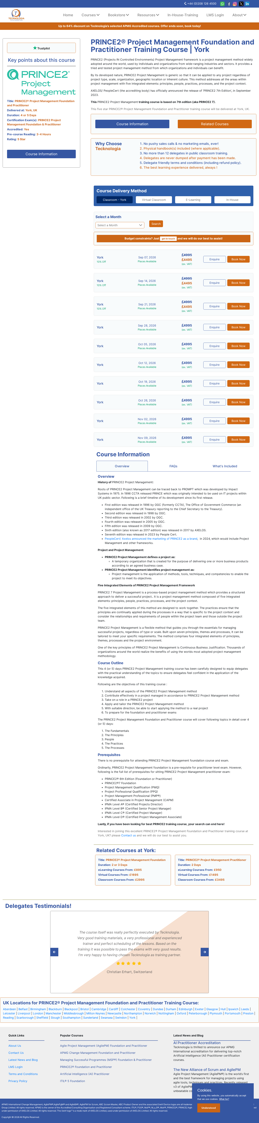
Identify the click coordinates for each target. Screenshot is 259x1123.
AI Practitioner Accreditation (197, 1043)
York (132, 1017)
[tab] (115, 199)
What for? (224, 1099)
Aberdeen (9, 1009)
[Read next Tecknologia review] (62, 952)
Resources (146, 15)
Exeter (199, 1009)
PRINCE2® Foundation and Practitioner (86, 1067)
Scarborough (25, 1017)
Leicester (9, 1013)
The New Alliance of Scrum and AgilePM (207, 1070)
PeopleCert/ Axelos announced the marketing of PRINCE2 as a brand (151, 538)
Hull (223, 1009)
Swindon (121, 1017)
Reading (8, 1017)
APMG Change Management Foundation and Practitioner (97, 1052)
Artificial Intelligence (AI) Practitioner (84, 1074)
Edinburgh (185, 1009)
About (237, 15)
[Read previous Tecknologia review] (197, 952)
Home (68, 15)
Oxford (181, 1013)
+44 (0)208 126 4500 (201, 3)
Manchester (53, 1013)
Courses (89, 15)
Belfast (23, 1009)
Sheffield (42, 1017)
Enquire (214, 259)
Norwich (150, 1013)
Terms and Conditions (23, 1074)
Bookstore (116, 15)
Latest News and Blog (23, 1060)
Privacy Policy (17, 1081)
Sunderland (90, 1017)
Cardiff (113, 1009)
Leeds (245, 1009)
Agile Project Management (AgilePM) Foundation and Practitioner (103, 1045)
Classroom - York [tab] (114, 200)
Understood (209, 1107)
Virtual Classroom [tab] (154, 200)
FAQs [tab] (173, 466)
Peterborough (198, 1013)
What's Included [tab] (225, 466)
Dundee (158, 1009)
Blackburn (55, 1009)
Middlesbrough (74, 1013)
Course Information (41, 154)
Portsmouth (233, 1013)
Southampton (72, 1017)
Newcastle (114, 1013)
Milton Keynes (95, 1013)
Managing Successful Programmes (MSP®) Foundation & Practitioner (106, 1060)
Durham (171, 1009)
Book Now (238, 259)
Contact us (128, 835)
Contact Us (16, 1052)
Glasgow (212, 1009)
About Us (14, 1045)
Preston (248, 1013)
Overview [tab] (122, 466)
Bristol (84, 1009)
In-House (232, 200)
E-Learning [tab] (193, 200)
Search (156, 224)
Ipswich (233, 1009)
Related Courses (215, 124)
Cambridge (98, 1009)
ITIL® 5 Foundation (72, 1081)
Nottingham (166, 1013)
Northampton (133, 1013)
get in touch (168, 238)
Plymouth (216, 1013)
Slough (55, 1017)
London (38, 1013)
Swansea (107, 1017)
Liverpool (24, 1013)
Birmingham (38, 1009)
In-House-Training (183, 15)
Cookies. (204, 1090)
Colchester (128, 1009)
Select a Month (108, 217)
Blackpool (71, 1009)
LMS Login (215, 15)
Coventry (144, 1009)
